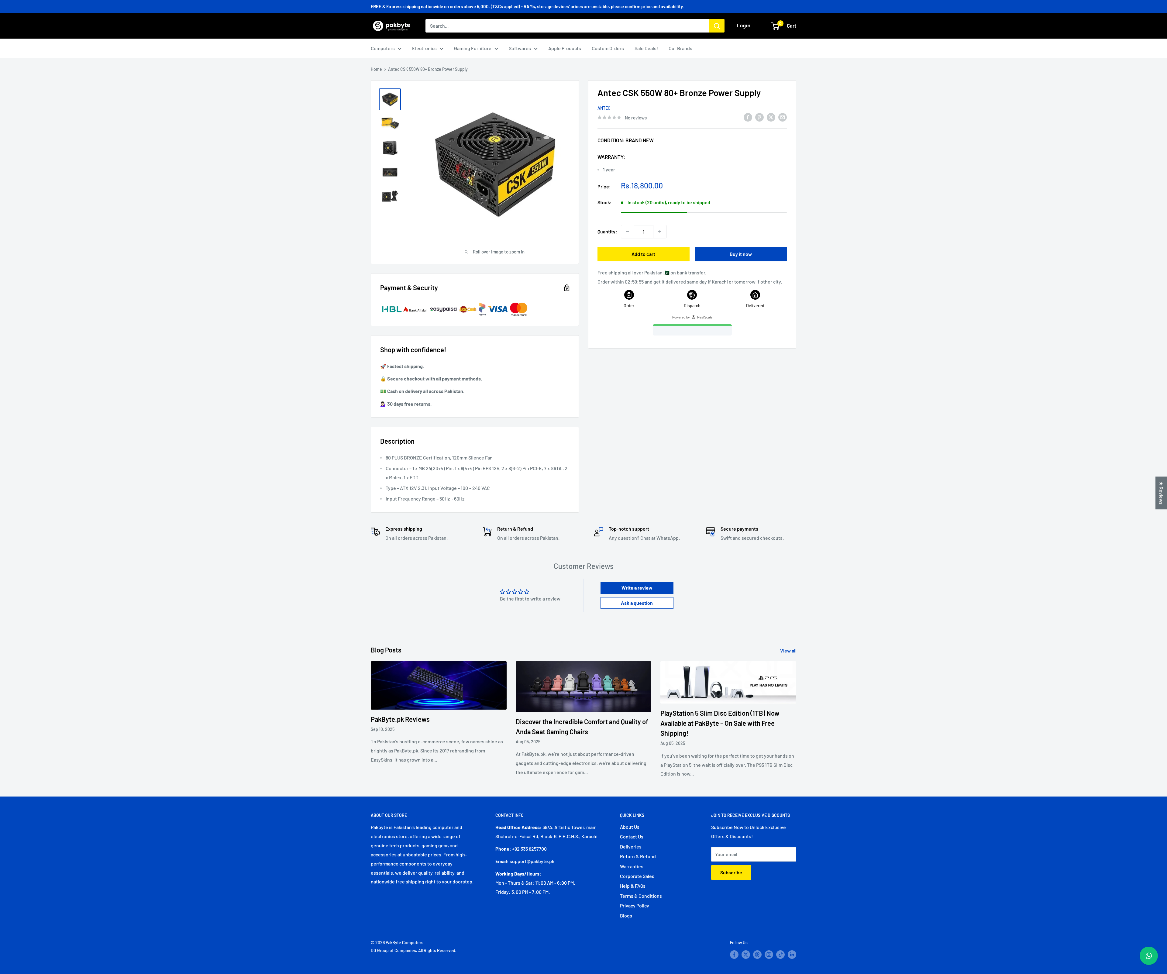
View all (788, 650)
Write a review (636, 587)
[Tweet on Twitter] (771, 117)
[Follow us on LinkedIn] (792, 954)
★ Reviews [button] (1161, 492)
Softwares (520, 48)
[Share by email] (782, 117)
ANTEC (604, 108)
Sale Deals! (646, 48)
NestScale (704, 317)
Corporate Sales (637, 876)
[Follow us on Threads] (757, 954)
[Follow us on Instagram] (769, 954)
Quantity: (607, 231)
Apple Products (564, 48)
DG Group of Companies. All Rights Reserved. (413, 950)
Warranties (631, 866)
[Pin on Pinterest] (759, 117)
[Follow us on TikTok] (780, 954)
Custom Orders (608, 48)
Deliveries (631, 846)
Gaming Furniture (472, 48)
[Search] (717, 26)
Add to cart (643, 254)
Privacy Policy (634, 905)
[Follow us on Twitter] (746, 954)
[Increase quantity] (659, 231)
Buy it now (741, 254)
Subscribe (731, 872)
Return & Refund (638, 856)
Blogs (626, 915)
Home (376, 69)
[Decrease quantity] (627, 231)
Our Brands (680, 48)
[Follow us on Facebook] (734, 954)
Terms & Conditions (641, 896)
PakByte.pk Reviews (400, 719)
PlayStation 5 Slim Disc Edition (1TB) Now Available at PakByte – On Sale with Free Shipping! (720, 723)
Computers (383, 48)
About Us (629, 827)
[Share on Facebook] (748, 117)
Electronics (424, 48)
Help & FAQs (632, 886)
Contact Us (631, 836)
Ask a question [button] (637, 603)
